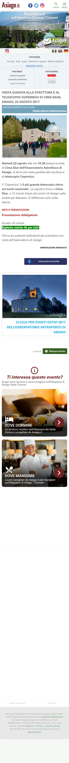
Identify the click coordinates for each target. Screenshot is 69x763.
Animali (11, 61)
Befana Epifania (55, 61)
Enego (31, 25)
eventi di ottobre (17, 83)
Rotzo (47, 27)
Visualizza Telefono (48, 261)
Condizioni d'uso (52, 726)
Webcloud (30, 726)
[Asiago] (10, 5)
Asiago (24, 25)
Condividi (37, 351)
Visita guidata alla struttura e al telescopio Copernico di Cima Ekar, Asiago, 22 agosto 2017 (31, 97)
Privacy (39, 726)
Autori (24, 61)
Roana (39, 27)
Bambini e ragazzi (38, 61)
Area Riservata (17, 703)
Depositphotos (34, 732)
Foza (38, 25)
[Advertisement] (34, 519)
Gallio (45, 25)
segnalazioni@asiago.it (52, 717)
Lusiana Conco (26, 27)
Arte (18, 61)
